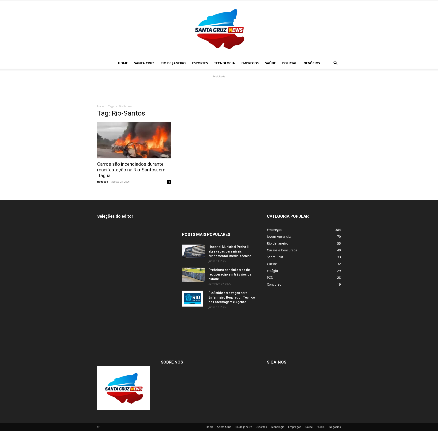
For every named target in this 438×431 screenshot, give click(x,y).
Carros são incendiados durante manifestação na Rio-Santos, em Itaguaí (131, 169)
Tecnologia (224, 63)
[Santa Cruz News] (219, 29)
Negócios (311, 63)
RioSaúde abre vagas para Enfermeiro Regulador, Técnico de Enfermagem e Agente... (232, 297)
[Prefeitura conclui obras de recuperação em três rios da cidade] (193, 275)
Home (123, 63)
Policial (289, 63)
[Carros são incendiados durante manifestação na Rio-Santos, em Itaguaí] (134, 140)
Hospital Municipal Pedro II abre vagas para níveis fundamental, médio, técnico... (231, 251)
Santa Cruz (144, 63)
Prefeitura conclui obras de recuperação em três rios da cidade (230, 274)
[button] (335, 63)
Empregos (250, 63)
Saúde (270, 63)
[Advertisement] (219, 89)
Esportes (200, 63)
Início (100, 106)
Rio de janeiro (173, 63)
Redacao (102, 181)
